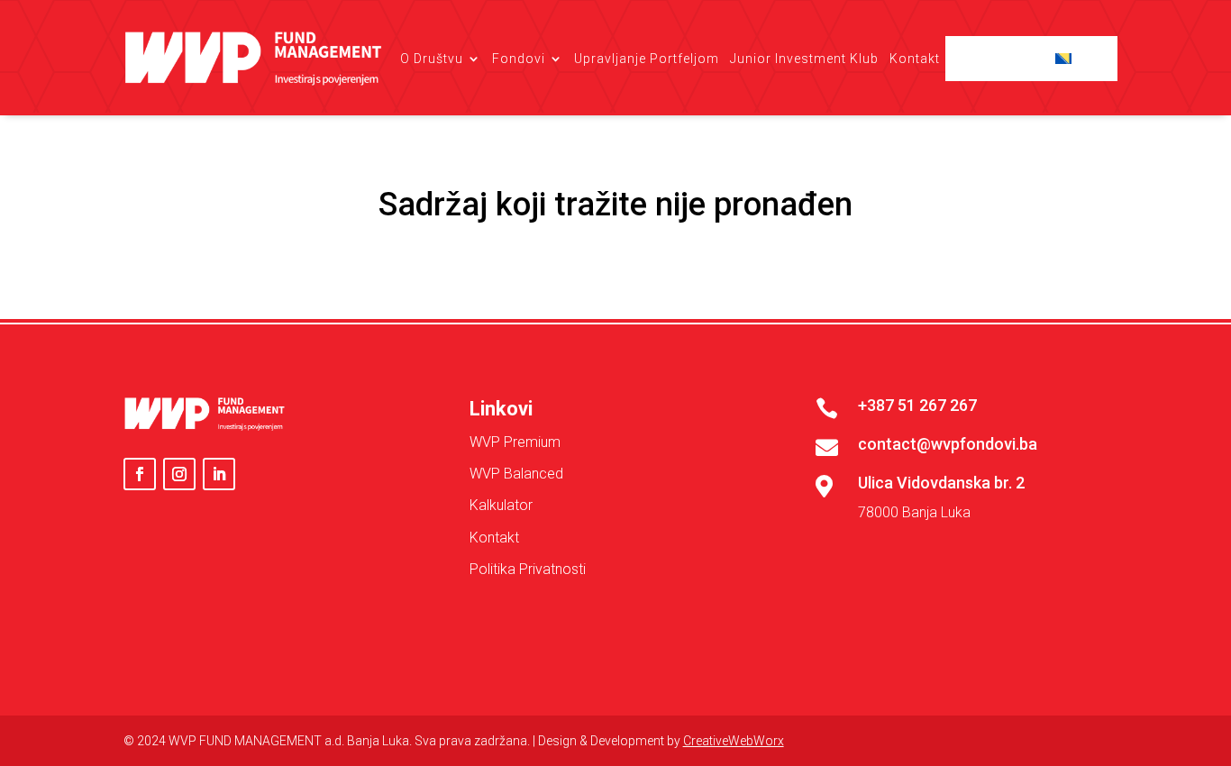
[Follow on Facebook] (139, 474)
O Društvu (431, 58)
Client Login (1006, 58)
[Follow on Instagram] (179, 474)
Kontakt (914, 58)
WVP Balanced (516, 473)
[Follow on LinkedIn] (219, 474)
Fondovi (518, 58)
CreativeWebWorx (733, 741)
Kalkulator (501, 505)
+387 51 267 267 (917, 405)
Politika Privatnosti (528, 569)
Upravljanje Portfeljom (646, 58)
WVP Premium (515, 442)
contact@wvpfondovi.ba (947, 443)
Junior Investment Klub (804, 58)
